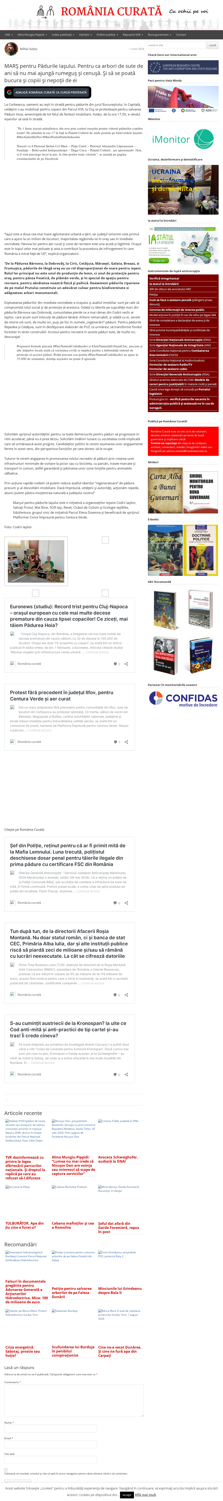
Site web (9, 1454)
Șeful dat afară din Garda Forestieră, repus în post (118, 1227)
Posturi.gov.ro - (181, 403)
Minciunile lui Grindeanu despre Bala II (120, 1290)
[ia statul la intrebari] (183, 264)
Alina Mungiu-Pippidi (30, 35)
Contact (181, 35)
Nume (9, 1422)
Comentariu (12, 1382)
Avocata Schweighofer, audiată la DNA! (118, 1159)
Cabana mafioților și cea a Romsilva (73, 1225)
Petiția (153, 294)
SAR (7, 35)
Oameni (84, 35)
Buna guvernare (158, 35)
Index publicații (62, 35)
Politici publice (106, 35)
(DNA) (183, 340)
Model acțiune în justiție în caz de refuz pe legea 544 (182, 315)
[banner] (111, 17)
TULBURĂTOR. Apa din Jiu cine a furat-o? (24, 1225)
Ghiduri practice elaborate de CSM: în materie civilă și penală (182, 382)
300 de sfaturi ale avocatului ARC (170, 289)
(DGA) (182, 374)
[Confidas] (183, 707)
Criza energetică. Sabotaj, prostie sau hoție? (22, 1351)
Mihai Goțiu (28, 49)
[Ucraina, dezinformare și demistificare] (183, 152)
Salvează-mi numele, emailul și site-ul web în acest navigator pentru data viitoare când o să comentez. (66, 1473)
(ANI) (183, 345)
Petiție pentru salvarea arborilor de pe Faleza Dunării (72, 1292)
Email (8, 1438)
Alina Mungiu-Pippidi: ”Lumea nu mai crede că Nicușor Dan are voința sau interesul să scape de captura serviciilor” (73, 1165)
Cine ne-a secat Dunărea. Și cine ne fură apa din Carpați (120, 1351)
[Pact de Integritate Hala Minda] (183, 112)
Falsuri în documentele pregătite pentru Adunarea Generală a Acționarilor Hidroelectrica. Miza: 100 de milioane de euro (26, 1291)
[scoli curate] (183, 73)
